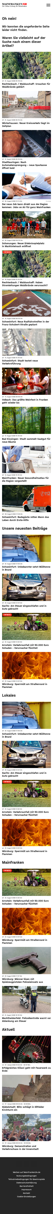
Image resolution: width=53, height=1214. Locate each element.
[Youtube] (34, 1164)
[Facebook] (19, 1164)
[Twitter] (26, 1164)
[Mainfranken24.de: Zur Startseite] (14, 5)
